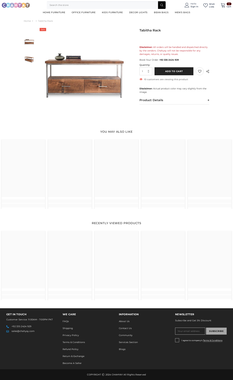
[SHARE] (206, 71)
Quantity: (144, 64)
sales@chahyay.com (23, 331)
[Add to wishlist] (200, 71)
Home (27, 21)
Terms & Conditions (212, 340)
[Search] (106, 5)
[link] (23, 201)
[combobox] (102, 5)
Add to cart (174, 71)
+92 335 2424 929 (169, 59)
